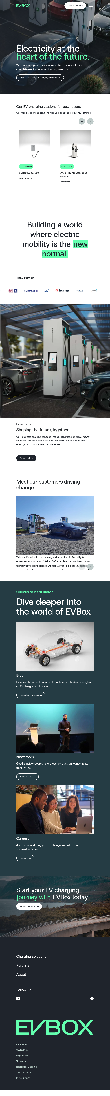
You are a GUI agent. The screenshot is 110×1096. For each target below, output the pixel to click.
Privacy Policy (22, 1044)
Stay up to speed (27, 777)
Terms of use (22, 1061)
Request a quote (75, 6)
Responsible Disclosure (26, 1067)
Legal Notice (22, 1056)
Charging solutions (31, 957)
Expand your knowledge (31, 695)
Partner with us (26, 458)
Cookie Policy (22, 1050)
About (21, 975)
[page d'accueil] (24, 5)
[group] (34, 174)
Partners (23, 966)
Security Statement (25, 1072)
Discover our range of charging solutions (38, 78)
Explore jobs (25, 858)
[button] (82, 121)
